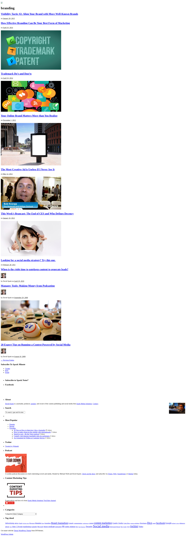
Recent (11, 426)
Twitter (7, 369)
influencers (182, 523)
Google (168, 523)
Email (7, 372)
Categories (8, 514)
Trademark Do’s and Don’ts (16, 73)
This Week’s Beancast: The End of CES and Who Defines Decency (37, 213)
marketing (27, 526)
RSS (6, 370)
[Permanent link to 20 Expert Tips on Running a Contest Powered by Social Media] (31, 340)
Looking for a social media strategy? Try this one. (28, 260)
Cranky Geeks (117, 523)
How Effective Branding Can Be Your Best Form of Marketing (35, 23)
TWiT (128, 526)
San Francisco (81, 526)
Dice (149, 522)
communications (78, 523)
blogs (43, 523)
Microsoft (40, 527)
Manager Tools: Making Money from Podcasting (28, 285)
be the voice (26, 523)
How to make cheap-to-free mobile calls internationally (32, 432)
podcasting (58, 527)
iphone (7, 527)
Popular (12, 424)
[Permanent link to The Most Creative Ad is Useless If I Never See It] (31, 165)
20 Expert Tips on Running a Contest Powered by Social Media (35, 344)
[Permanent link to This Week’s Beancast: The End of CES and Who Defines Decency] (31, 209)
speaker (33, 404)
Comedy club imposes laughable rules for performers (32, 436)
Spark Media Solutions (84, 404)
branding (48, 523)
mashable (34, 527)
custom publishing (135, 523)
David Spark (9, 404)
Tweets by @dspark (12, 446)
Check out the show (88, 474)
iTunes (110, 474)
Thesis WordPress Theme (22, 531)
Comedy (71, 523)
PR (63, 526)
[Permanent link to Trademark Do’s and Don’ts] (31, 69)
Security (89, 526)
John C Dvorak (17, 527)
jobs (11, 526)
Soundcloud (121, 474)
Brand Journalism (59, 523)
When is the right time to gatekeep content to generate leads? (34, 269)
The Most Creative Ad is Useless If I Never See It (28, 169)
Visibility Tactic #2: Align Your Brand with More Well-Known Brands (39, 13)
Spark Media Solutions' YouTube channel (42, 500)
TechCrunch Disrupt (115, 527)
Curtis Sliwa (127, 523)
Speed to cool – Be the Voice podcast (26, 434)
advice (17, 523)
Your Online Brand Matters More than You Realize (29, 115)
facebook (160, 523)
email (154, 523)
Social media (101, 526)
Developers (143, 523)
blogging (38, 523)
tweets (124, 527)
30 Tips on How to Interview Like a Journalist (29, 430)
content (91, 523)
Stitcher (130, 474)
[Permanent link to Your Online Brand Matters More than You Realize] (31, 111)
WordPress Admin (7, 534)
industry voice (175, 523)
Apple (20, 523)
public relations (70, 527)
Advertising (9, 523)
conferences (86, 523)
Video (141, 526)
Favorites (12, 428)
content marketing (103, 523)
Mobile (46, 527)
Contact (95, 404)
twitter (134, 526)
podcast (51, 526)
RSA (77, 526)
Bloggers (32, 523)
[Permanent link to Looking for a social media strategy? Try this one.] (31, 256)
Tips (122, 527)
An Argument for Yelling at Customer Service (29, 438)
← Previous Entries (7, 360)
